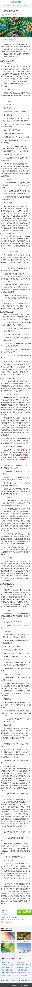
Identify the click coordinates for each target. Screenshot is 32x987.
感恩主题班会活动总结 (23, 975)
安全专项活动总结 (7, 967)
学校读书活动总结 (7, 970)
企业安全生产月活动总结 (24, 965)
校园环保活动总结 (7, 962)
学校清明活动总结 (22, 970)
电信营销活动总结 (22, 962)
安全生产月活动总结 (7, 965)
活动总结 (25, 6)
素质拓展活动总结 (7, 975)
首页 (13, 6)
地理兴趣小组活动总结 (23, 967)
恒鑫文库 (14, 985)
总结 (18, 6)
